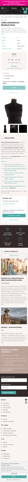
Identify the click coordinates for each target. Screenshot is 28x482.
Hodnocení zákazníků (8, 444)
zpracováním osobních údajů (6, 370)
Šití (2, 330)
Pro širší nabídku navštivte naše (13, 186)
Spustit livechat (14, 219)
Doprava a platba (7, 428)
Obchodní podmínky (8, 433)
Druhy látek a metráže (18, 16)
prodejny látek (4, 188)
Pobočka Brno (6, 458)
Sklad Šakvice (6, 453)
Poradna (5, 419)
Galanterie (5, 409)
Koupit (14, 87)
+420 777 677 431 (9, 203)
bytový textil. (9, 158)
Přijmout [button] (14, 476)
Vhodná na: (4, 161)
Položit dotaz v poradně (14, 215)
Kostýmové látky (5, 283)
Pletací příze (6, 405)
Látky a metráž (8, 16)
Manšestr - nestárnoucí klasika (11, 327)
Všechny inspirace (14, 255)
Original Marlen (6, 412)
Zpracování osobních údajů (10, 435)
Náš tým (5, 442)
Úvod (2, 16)
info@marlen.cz (21, 4)
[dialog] (14, 472)
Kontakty (5, 446)
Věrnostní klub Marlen (8, 421)
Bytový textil (6, 403)
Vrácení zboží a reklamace (9, 430)
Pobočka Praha (6, 456)
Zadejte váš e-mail (6, 384)
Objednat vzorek (14, 92)
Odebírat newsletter (8, 392)
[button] (14, 92)
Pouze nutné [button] (14, 473)
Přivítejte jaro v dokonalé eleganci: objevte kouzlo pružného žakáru (12, 279)
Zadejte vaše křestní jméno (8, 377)
